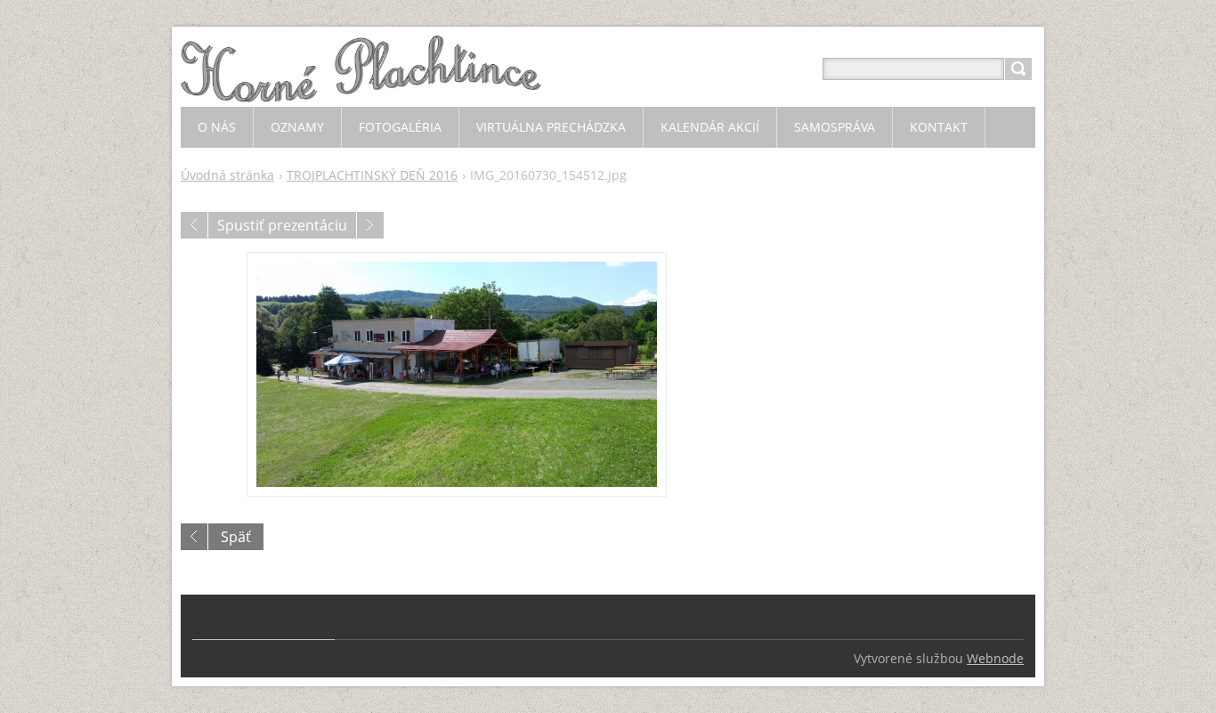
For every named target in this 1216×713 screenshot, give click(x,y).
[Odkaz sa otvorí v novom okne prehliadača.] (457, 374)
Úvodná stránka (227, 174)
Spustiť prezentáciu (282, 225)
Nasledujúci (370, 225)
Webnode (995, 658)
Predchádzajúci (194, 225)
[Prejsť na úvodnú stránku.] (361, 90)
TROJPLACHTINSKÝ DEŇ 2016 (372, 174)
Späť (236, 537)
